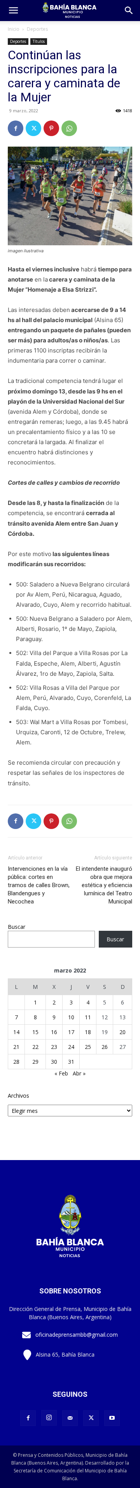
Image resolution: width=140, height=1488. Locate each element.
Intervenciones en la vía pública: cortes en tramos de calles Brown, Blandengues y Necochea (39, 885)
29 (35, 1061)
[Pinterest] (51, 128)
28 (16, 1061)
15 (35, 1032)
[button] (129, 10)
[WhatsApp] (69, 128)
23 (54, 1046)
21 (16, 1046)
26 (105, 1046)
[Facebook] (15, 128)
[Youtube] (112, 1418)
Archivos (18, 1095)
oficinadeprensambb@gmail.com (76, 1334)
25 (88, 1046)
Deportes (37, 29)
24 (71, 1046)
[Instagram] (49, 1418)
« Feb (61, 1073)
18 (88, 1032)
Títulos (39, 41)
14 (16, 1032)
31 (71, 1061)
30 (54, 1061)
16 (54, 1032)
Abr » (79, 1073)
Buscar (16, 926)
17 (71, 1032)
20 (122, 1032)
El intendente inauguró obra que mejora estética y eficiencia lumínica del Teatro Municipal (104, 885)
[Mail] (70, 1418)
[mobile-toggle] (13, 10)
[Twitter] (33, 128)
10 (71, 1017)
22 (35, 1046)
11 (88, 1017)
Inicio (13, 29)
